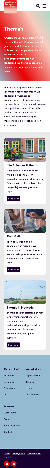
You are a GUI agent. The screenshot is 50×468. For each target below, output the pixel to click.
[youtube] (7, 464)
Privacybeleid (18, 453)
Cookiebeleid (34, 453)
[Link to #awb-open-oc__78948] (44, 6)
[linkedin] (14, 464)
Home (7, 453)
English (8, 457)
